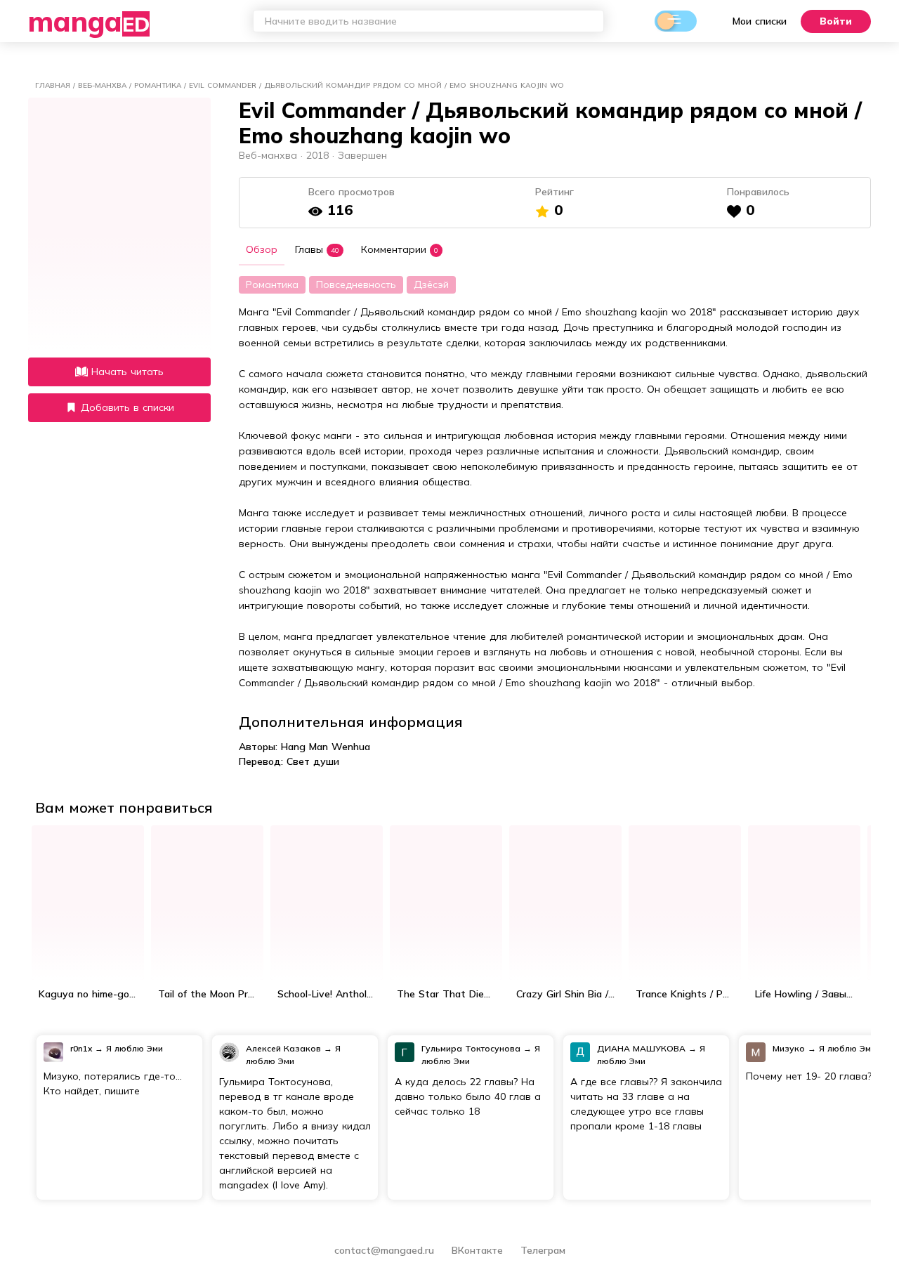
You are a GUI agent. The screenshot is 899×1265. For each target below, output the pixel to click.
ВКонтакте (479, 1250)
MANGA (89, 21)
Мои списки (760, 21)
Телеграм (542, 1250)
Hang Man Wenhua (325, 746)
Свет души (313, 761)
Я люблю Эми (134, 1048)
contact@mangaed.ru (384, 1250)
